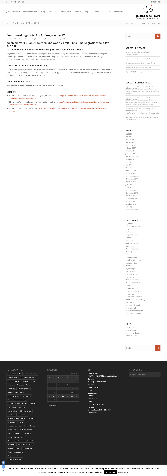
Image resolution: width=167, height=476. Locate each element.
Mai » (55, 405)
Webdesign (11, 444)
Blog (33, 39)
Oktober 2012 (131, 204)
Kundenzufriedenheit (134, 260)
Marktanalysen (132, 271)
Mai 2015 (129, 165)
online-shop (12, 422)
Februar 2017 (131, 148)
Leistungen (92, 393)
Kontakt (91, 407)
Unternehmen (93, 387)
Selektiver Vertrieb (25, 430)
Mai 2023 (129, 136)
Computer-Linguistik (27, 377)
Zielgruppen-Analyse (15, 456)
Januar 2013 (130, 201)
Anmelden (130, 327)
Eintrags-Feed (131, 330)
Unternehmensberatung (135, 299)
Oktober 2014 (131, 182)
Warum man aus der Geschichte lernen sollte (139, 67)
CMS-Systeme (131, 232)
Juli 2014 (129, 184)
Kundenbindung (132, 257)
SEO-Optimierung (132, 291)
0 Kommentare (23, 39)
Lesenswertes (39, 39)
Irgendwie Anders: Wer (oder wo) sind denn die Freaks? (142, 113)
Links (90, 401)
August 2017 (130, 145)
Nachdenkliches (132, 280)
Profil (90, 390)
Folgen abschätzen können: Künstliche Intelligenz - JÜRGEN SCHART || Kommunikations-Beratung (141, 88)
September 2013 (132, 198)
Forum (28, 385)
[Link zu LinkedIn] (7, 2)
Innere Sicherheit (14, 396)
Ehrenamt (11, 385)
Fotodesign (130, 246)
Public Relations (29, 426)
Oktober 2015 (131, 159)
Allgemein (129, 223)
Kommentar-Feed (132, 333)
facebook (129, 240)
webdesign (130, 302)
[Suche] (127, 11)
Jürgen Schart (62, 39)
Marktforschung (132, 274)
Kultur (128, 254)
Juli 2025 (129, 134)
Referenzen (130, 288)
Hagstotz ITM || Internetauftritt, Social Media (139, 72)
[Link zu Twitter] (19, 2)
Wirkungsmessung (14, 448)
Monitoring (49, 39)
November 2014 (132, 179)
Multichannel (22, 415)
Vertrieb (30, 441)
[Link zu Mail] (23, 2)
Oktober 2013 (131, 196)
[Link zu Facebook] (11, 2)
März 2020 (130, 139)
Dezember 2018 (132, 142)
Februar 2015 (131, 170)
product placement (14, 426)
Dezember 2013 (132, 190)
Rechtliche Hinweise (96, 404)
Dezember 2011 (132, 210)
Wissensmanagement (134, 310)
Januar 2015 (130, 173)
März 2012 (130, 207)
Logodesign (130, 268)
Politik (128, 285)
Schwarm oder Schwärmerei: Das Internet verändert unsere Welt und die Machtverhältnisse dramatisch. (141, 103)
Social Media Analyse (134, 296)
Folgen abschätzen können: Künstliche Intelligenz (140, 59)
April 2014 (129, 187)
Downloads (92, 412)
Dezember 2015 (132, 156)
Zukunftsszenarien (133, 313)
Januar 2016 (130, 153)
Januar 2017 (130, 151)
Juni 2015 (129, 162)
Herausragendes (132, 249)
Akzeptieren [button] (110, 472)
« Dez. (49, 405)
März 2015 (130, 167)
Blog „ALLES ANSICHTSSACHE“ (99, 410)
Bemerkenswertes (133, 226)
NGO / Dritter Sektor (133, 282)
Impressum (92, 398)
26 (63, 396)
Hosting (129, 252)
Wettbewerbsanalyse (134, 305)
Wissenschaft (131, 308)
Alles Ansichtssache (14, 374)
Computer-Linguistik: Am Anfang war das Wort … (39, 35)
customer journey (28, 381)
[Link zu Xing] (15, 2)
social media (130, 294)
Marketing (21, 407)
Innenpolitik (19, 392)
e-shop (128, 237)
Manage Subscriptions (97, 381)
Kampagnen (26, 396)
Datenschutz (93, 373)
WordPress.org (131, 335)
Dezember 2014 (132, 176)
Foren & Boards (132, 243)
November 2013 (132, 193)
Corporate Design (132, 235)
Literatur (129, 266)
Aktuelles (91, 384)
